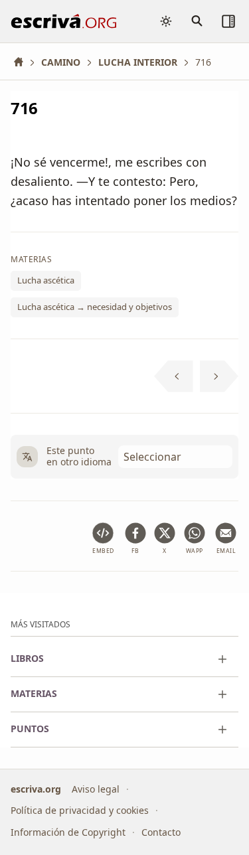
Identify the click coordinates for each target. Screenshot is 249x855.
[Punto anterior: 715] (173, 376)
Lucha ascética (45, 280)
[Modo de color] (166, 21)
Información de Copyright (68, 831)
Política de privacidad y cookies (80, 810)
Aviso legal (96, 788)
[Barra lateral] (228, 21)
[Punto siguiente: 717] (219, 376)
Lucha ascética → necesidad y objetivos (94, 307)
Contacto (161, 831)
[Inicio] (23, 62)
